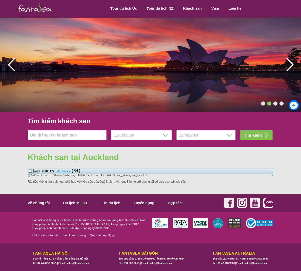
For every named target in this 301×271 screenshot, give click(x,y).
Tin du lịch (111, 203)
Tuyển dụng (144, 203)
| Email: (73, 263)
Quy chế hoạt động (102, 235)
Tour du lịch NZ (160, 8)
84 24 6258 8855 (47, 263)
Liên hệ (235, 8)
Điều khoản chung (74, 235)
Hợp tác (175, 203)
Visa (215, 8)
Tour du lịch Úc (123, 8)
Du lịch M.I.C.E (76, 203)
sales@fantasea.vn (77, 263)
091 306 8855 (131, 263)
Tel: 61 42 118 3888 (224, 263)
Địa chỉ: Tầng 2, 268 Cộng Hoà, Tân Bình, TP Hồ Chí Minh (151, 258)
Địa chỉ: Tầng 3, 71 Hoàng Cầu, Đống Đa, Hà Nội (60, 258)
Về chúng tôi (39, 203)
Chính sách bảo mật (45, 235)
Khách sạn (192, 8)
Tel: (45, 263)
